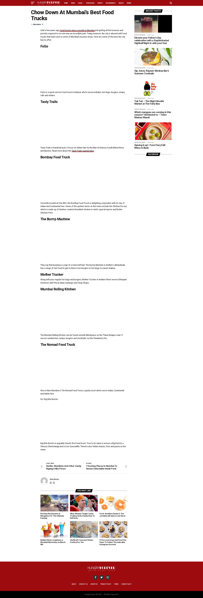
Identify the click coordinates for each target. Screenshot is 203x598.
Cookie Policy (126, 584)
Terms (116, 584)
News (73, 3)
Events (100, 3)
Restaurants (110, 3)
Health (121, 3)
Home (66, 3)
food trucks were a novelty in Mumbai (77, 30)
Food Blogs (90, 3)
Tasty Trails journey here (83, 151)
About (74, 584)
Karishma (37, 24)
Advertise (94, 584)
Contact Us (83, 584)
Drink (129, 3)
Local (80, 3)
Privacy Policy (105, 584)
